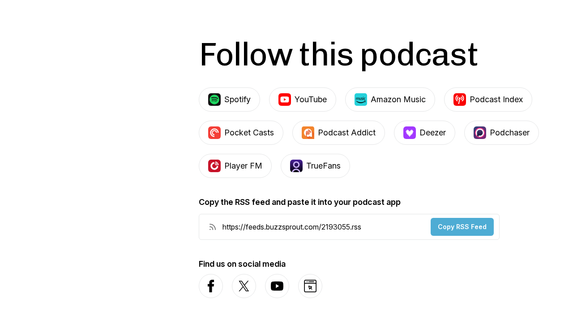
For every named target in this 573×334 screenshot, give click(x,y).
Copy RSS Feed (462, 226)
